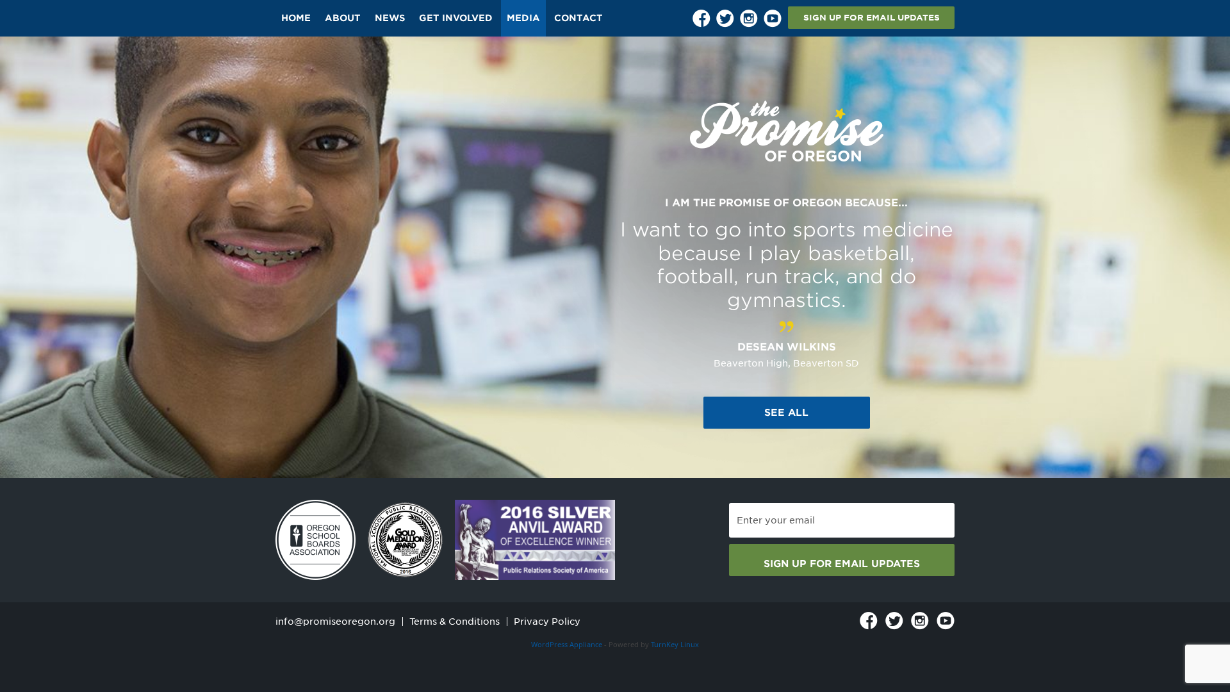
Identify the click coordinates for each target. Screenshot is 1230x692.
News (390, 18)
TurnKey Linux (675, 644)
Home (296, 18)
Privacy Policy (547, 621)
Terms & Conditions (454, 621)
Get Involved (456, 18)
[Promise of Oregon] (786, 132)
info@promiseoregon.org (335, 621)
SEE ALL (786, 412)
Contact (578, 18)
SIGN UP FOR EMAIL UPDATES (871, 17)
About (343, 18)
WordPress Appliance (566, 644)
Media (523, 18)
